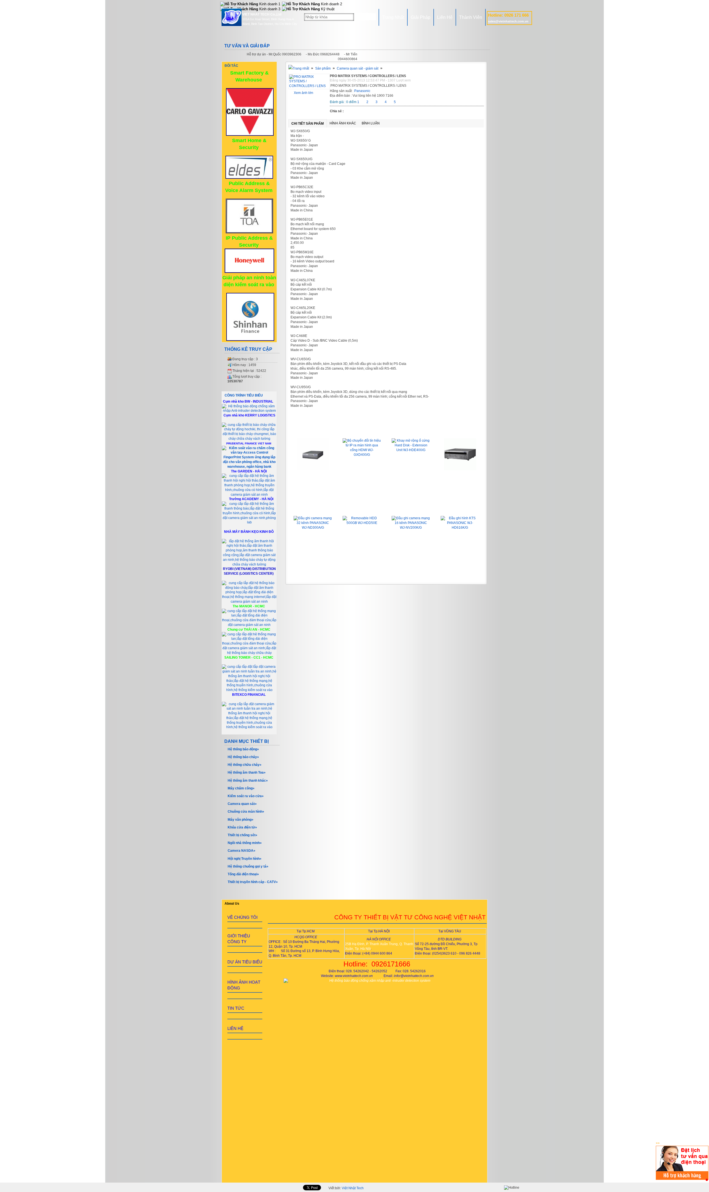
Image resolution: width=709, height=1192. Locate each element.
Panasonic (362, 91)
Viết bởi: (346, 1188)
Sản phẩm (323, 68)
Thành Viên (470, 17)
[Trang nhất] (298, 68)
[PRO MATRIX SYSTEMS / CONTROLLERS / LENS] (309, 86)
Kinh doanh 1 (269, 4)
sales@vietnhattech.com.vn (508, 21)
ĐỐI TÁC (231, 66)
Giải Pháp (420, 17)
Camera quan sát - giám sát (357, 68)
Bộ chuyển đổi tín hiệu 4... (313, 430)
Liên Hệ (445, 17)
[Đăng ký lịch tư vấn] (682, 1179)
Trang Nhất (393, 17)
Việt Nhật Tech (353, 1188)
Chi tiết (313, 482)
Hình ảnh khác (343, 123)
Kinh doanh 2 (331, 4)
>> (658, 1143)
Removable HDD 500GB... (362, 508)
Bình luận (371, 123)
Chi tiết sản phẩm (307, 124)
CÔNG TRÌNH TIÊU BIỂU (244, 395)
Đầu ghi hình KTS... (460, 508)
